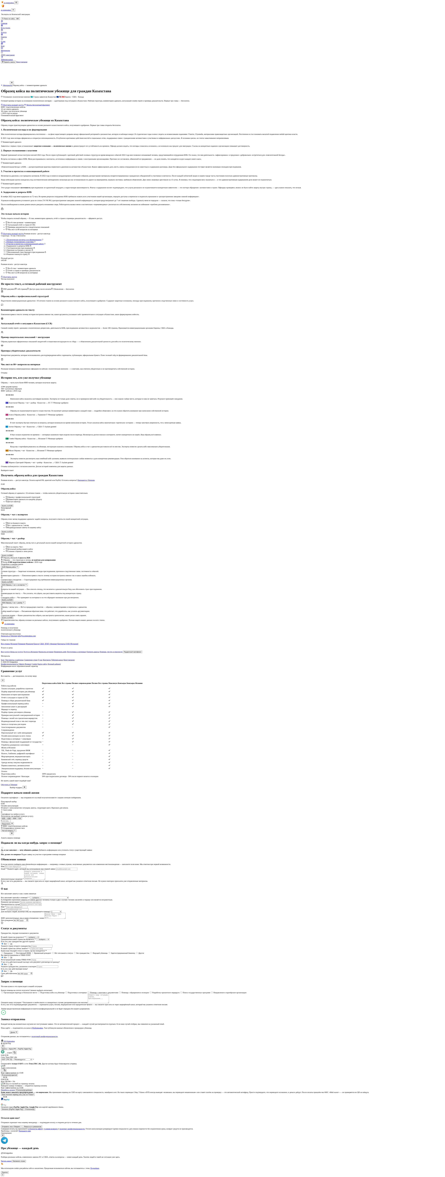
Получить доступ (10, 277)
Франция (29, 644)
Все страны (5, 644)
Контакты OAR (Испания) (67, 644)
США (42, 644)
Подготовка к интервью (76, 652)
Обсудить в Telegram (9, 785)
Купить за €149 (7, 506)
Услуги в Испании (30, 652)
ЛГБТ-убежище (51, 644)
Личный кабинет (54, 664)
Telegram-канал (57, 660)
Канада (36, 644)
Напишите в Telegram (86, 480)
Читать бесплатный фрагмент (38, 105)
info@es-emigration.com (27, 636)
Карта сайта (42, 664)
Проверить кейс (60, 652)
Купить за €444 (7, 555)
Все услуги (5, 652)
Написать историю (45, 652)
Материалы (8, 85)
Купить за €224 (7, 532)
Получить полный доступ (13, 105)
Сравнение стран (31, 660)
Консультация (21, 62)
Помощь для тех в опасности (111, 652)
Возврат (28, 664)
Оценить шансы (9, 62)
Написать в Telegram (9, 636)
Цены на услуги (16, 652)
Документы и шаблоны (14, 660)
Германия (21, 644)
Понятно (5, 1172)
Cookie (34, 664)
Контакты (47, 660)
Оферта (21, 664)
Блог (3, 660)
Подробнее (94, 1168)
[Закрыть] (13, 9)
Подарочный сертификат (132, 652)
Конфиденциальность (9, 664)
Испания (13, 644)
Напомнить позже (19, 1161)
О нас (40, 660)
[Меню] (16, 2)
